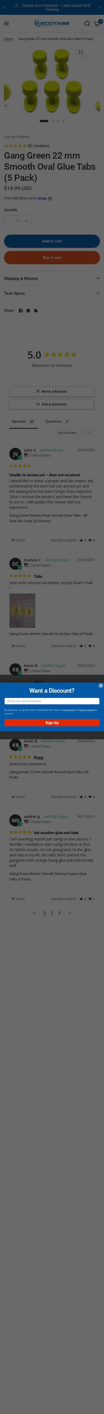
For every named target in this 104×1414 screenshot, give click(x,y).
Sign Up (52, 722)
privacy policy (68, 709)
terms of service (86, 709)
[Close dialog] (101, 685)
